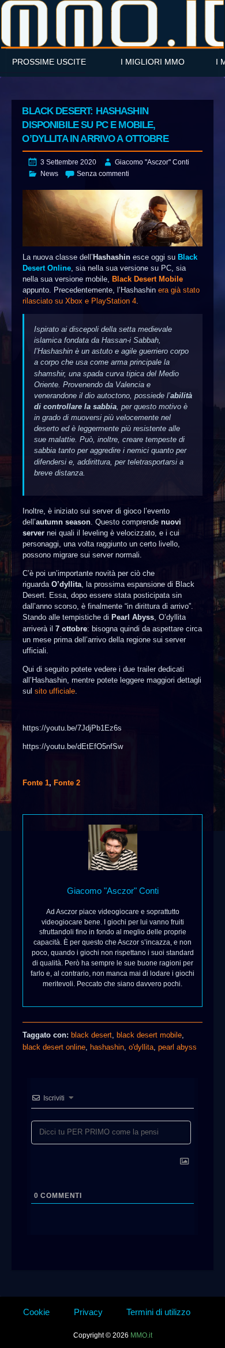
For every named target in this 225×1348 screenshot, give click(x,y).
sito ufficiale (55, 691)
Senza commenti (103, 174)
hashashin (107, 1047)
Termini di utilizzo (158, 1312)
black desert (91, 1035)
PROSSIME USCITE (49, 61)
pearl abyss (177, 1047)
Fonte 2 (67, 782)
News (49, 174)
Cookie (36, 1312)
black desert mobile (149, 1035)
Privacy (88, 1312)
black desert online (53, 1047)
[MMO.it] (112, 23)
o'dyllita (141, 1047)
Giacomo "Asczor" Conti (152, 162)
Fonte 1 (35, 782)
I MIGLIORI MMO (153, 61)
